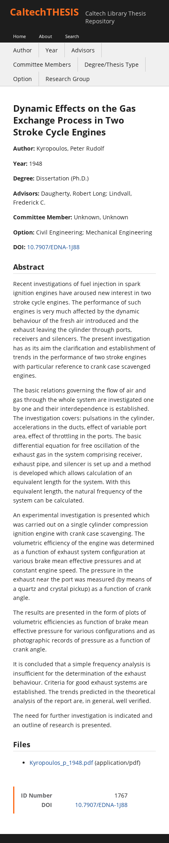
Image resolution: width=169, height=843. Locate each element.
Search (72, 36)
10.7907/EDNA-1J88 (53, 247)
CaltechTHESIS (44, 11)
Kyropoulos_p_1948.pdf (61, 762)
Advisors (83, 50)
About (45, 36)
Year (52, 50)
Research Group (68, 79)
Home (19, 36)
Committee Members (42, 64)
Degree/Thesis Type (111, 64)
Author (22, 50)
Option (22, 79)
